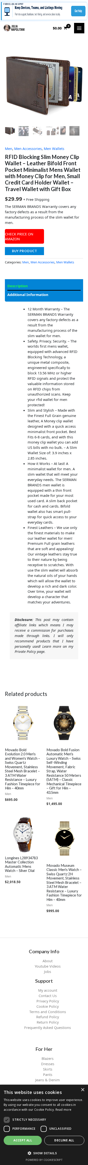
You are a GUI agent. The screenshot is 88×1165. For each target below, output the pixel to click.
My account (47, 990)
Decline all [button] (64, 1140)
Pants (47, 1074)
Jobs (47, 971)
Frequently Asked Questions (47, 1027)
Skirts (47, 1069)
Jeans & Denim (47, 1079)
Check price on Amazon (19, 236)
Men (8, 148)
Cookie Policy (47, 1006)
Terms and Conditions (47, 1011)
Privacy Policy (47, 1001)
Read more (63, 1110)
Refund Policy (47, 1016)
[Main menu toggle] (79, 28)
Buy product (24, 251)
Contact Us (48, 995)
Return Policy (48, 1022)
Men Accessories (28, 148)
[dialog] (44, 1125)
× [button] (82, 1090)
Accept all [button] (22, 1140)
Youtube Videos (48, 966)
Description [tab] (17, 285)
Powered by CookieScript (44, 1160)
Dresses (47, 1063)
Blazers (48, 1058)
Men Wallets (54, 148)
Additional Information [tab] (27, 294)
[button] (44, 1153)
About (48, 960)
